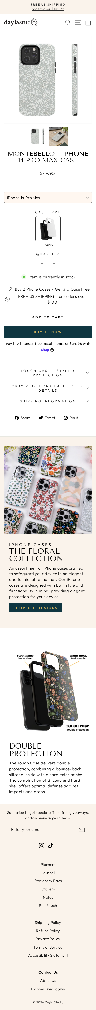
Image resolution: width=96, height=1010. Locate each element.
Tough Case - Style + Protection (48, 373)
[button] (37, 136)
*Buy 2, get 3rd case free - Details (48, 388)
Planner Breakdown (48, 989)
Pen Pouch (48, 905)
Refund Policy (48, 930)
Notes (48, 897)
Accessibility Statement (48, 955)
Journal (48, 872)
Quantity (48, 254)
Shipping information (48, 401)
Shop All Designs (36, 608)
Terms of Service (48, 947)
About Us (48, 980)
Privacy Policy (48, 938)
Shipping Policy (48, 922)
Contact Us (48, 972)
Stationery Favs (48, 880)
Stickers (48, 889)
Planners (48, 864)
